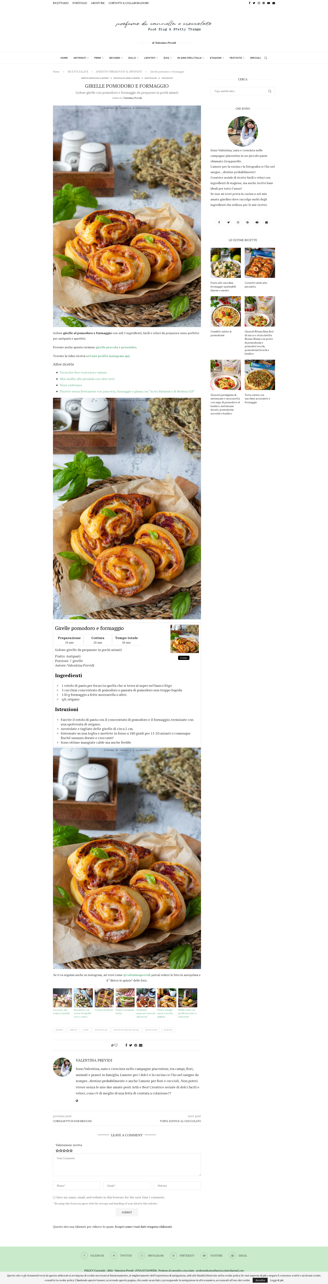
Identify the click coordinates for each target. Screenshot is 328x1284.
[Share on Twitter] (130, 1045)
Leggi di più (276, 1280)
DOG (166, 58)
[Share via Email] (140, 1045)
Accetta (260, 1280)
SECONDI (114, 58)
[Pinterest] (264, 3)
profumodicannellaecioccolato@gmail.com (220, 1270)
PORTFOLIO (80, 3)
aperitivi (73, 1030)
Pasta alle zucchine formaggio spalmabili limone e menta (223, 286)
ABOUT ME (98, 3)
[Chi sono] (243, 131)
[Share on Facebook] (126, 1045)
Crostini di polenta (104, 1009)
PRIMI (97, 58)
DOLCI (132, 58)
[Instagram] (259, 3)
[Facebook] (249, 3)
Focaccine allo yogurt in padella (61, 1011)
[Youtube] (268, 3)
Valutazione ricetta (69, 1145)
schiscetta (168, 1030)
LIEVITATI (149, 58)
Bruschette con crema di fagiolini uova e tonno (82, 1013)
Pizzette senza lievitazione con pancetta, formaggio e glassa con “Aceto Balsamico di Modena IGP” (127, 391)
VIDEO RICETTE (167, 78)
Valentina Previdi (132, 98)
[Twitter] (254, 3)
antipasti (59, 1030)
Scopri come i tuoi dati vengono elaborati (143, 1227)
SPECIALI (255, 58)
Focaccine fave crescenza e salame (83, 372)
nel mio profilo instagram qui (107, 356)
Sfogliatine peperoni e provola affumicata (145, 1013)
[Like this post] (118, 1045)
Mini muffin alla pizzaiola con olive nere (87, 379)
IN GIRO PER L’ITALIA (189, 58)
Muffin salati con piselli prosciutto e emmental (187, 1013)
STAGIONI (216, 58)
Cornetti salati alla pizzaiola (256, 284)
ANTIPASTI (79, 58)
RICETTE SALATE (78, 71)
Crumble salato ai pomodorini (221, 333)
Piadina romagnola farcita (125, 1011)
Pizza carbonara (71, 385)
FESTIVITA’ (236, 58)
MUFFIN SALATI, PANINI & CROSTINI (127, 78)
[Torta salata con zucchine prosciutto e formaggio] (260, 375)
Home (56, 71)
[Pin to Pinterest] (135, 1045)
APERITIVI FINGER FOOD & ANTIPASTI (119, 71)
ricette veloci (151, 1030)
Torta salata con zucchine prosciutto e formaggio (257, 398)
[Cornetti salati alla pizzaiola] (260, 263)
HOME (64, 58)
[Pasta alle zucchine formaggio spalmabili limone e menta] (226, 263)
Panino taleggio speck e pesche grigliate (165, 1013)
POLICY (89, 1270)
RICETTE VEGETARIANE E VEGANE (126, 1030)
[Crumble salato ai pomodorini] (226, 311)
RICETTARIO (61, 3)
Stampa (183, 657)
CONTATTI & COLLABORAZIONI (129, 3)
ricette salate (101, 1030)
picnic (86, 1030)
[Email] (273, 3)
